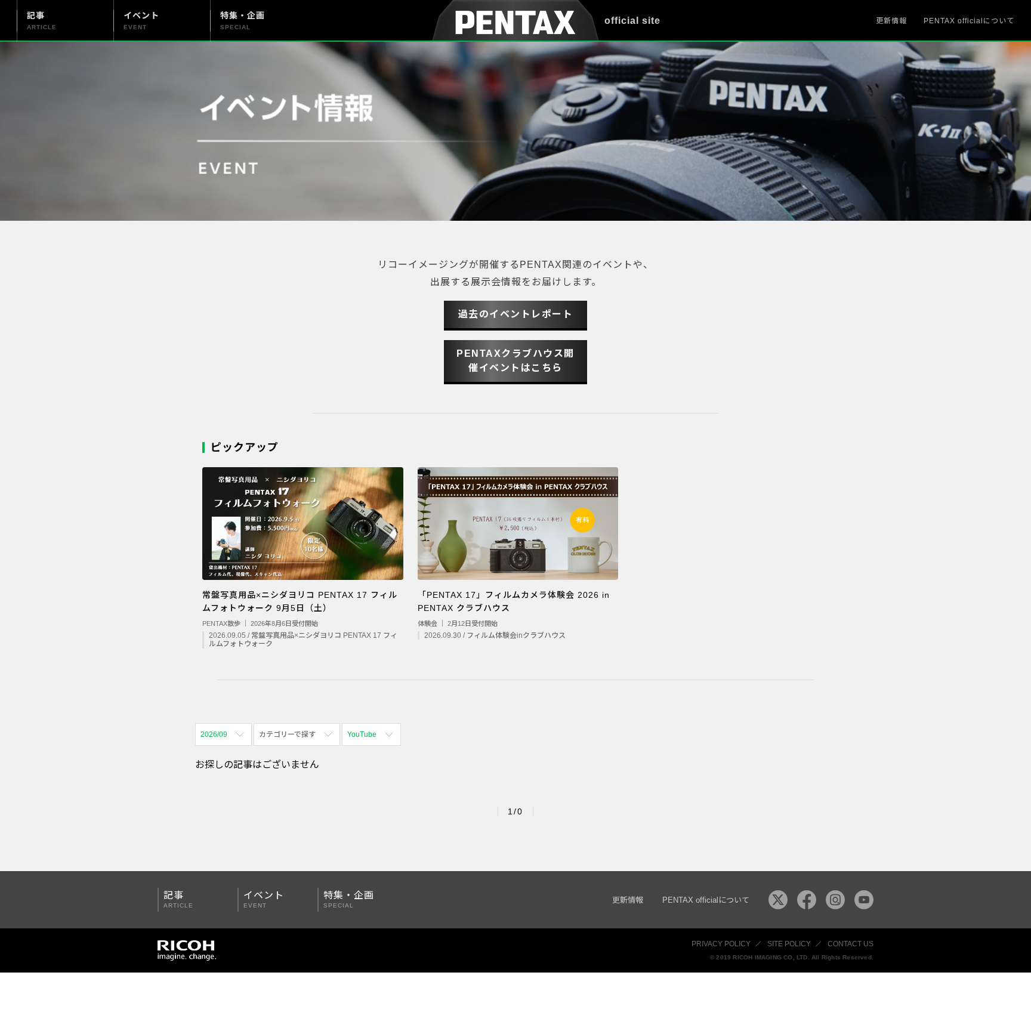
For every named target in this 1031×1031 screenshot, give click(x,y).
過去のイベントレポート (515, 314)
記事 (178, 899)
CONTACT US (850, 944)
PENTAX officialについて (969, 21)
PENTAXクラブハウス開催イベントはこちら (515, 360)
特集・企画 (348, 899)
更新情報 (891, 21)
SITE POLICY (789, 944)
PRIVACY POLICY (721, 944)
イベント (263, 899)
